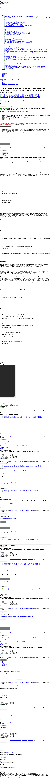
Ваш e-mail (11, 402)
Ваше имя (11, 140)
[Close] (0, 551)
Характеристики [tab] (5, 153)
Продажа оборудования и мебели (10, 71)
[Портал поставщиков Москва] (7, 693)
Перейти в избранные (4, 767)
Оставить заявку (3, 106)
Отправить (2, 407)
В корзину (2, 423)
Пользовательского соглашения (15, 147)
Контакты (4, 78)
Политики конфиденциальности (27, 147)
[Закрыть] (0, 761)
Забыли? (1, 747)
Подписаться (19, 679)
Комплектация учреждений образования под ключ (13, 70)
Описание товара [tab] (5, 152)
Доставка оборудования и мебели (10, 72)
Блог (3, 76)
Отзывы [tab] (4, 155)
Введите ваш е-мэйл (13, 679)
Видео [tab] (4, 154)
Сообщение (12, 702)
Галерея (3, 75)
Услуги (3, 69)
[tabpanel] (25, 257)
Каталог (3, 15)
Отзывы (3, 77)
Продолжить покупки (10, 762)
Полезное (4, 74)
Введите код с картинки (14, 405)
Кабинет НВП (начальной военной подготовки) (10, 84)
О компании (4, 73)
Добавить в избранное (10, 106)
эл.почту (25, 111)
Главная (3, 82)
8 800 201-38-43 (3, 0)
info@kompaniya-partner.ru (4, 3)
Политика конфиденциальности (7, 669)
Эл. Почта (11, 141)
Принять (2, 771)
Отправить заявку (3, 150)
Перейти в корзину (3, 762)
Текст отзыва (11, 404)
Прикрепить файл (15, 735)
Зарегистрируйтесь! (9, 752)
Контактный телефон (13, 142)
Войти (2, 750)
